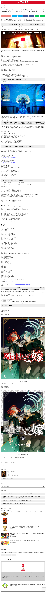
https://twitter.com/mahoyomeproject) (20, 282)
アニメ (2, 465)
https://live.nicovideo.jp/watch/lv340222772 (8, 157)
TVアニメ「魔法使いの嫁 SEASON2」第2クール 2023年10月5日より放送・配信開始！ (18, 493)
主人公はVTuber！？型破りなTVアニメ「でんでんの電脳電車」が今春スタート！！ (17, 500)
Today (5, 510)
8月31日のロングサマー (12, 552)
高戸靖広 (41, 552)
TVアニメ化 (4, 552)
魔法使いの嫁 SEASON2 (10, 462)
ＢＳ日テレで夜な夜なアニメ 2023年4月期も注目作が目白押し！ (14, 503)
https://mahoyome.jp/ (9, 281)
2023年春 (2, 462)
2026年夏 (20, 552)
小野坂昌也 (36, 552)
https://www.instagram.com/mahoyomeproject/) (22, 284)
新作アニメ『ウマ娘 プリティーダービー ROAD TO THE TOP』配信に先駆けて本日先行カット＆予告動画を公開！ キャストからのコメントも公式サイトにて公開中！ (22, 497)
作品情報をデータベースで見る (8, 478)
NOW (2, 510)
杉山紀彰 (30, 552)
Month (10, 510)
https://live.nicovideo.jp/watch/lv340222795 (8, 162)
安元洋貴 (25, 552)
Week (8, 510)
